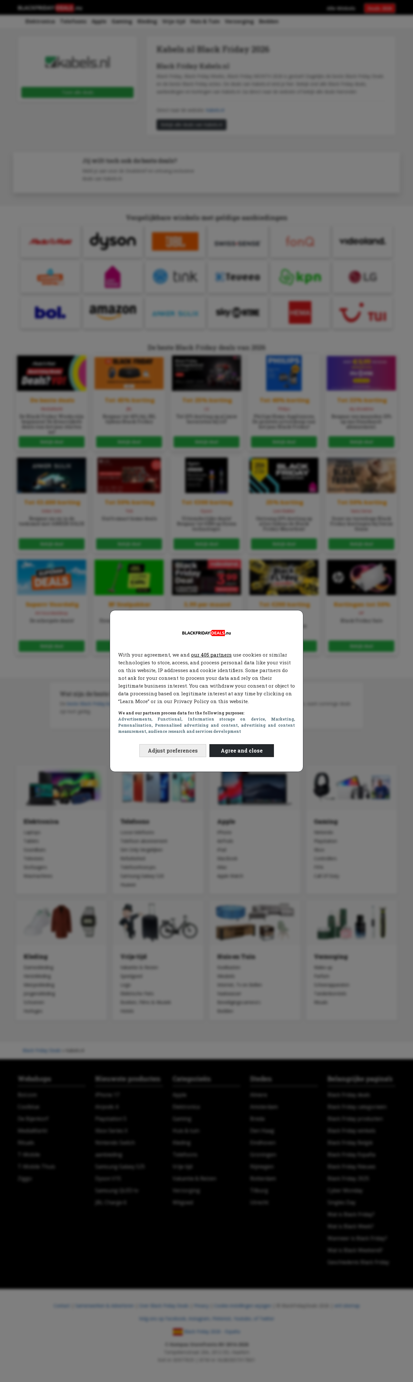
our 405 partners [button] (211, 654)
